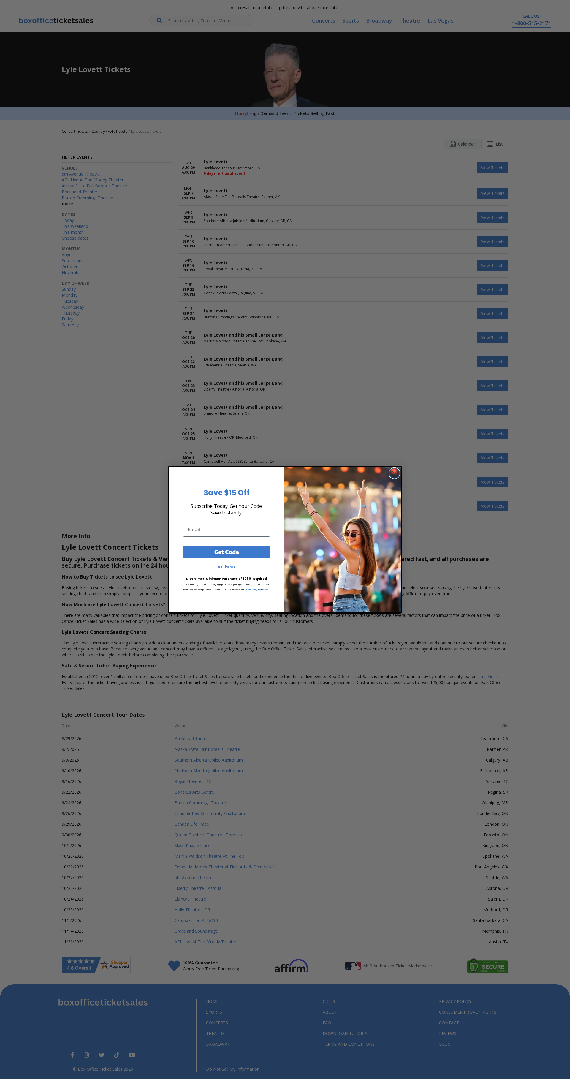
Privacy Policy (251, 589)
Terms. (266, 589)
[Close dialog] (394, 473)
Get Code (226, 551)
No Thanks (226, 567)
